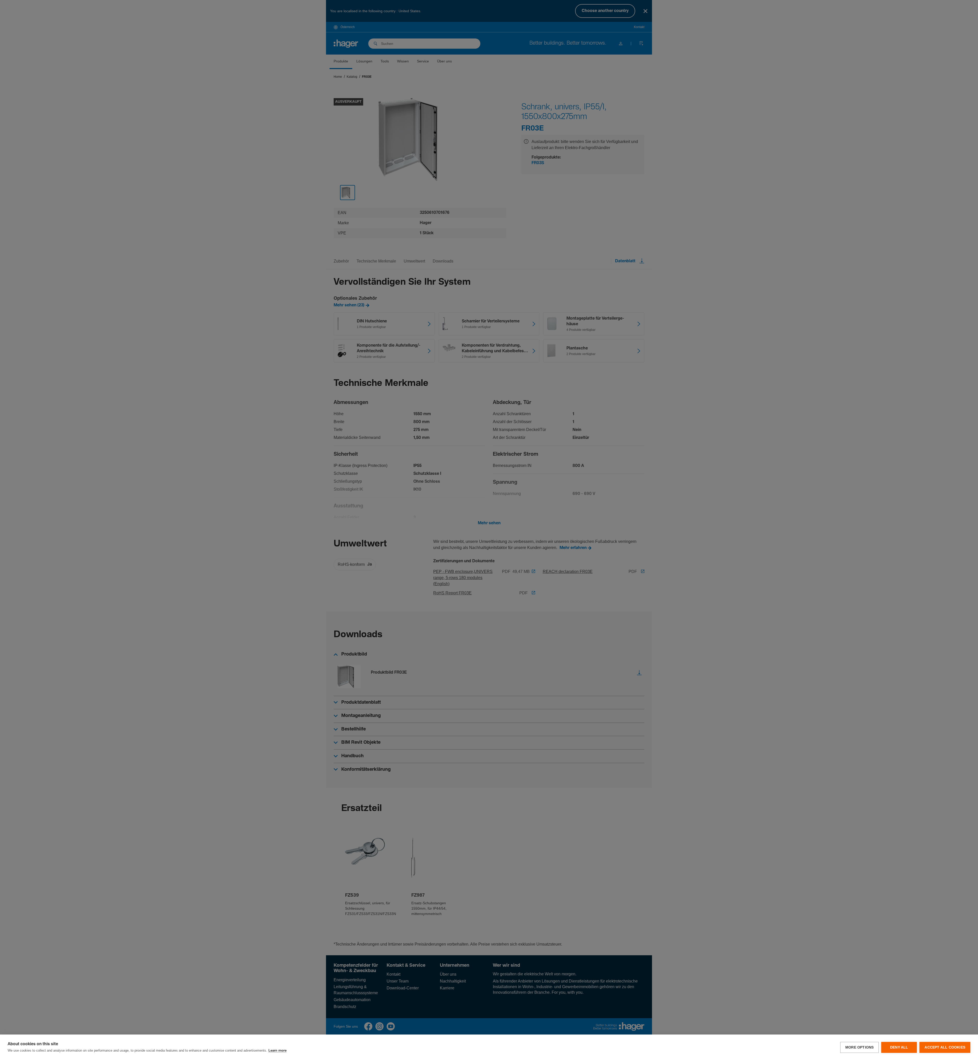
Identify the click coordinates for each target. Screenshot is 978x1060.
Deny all (899, 1047)
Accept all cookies (945, 1047)
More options (859, 1047)
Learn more (277, 1050)
